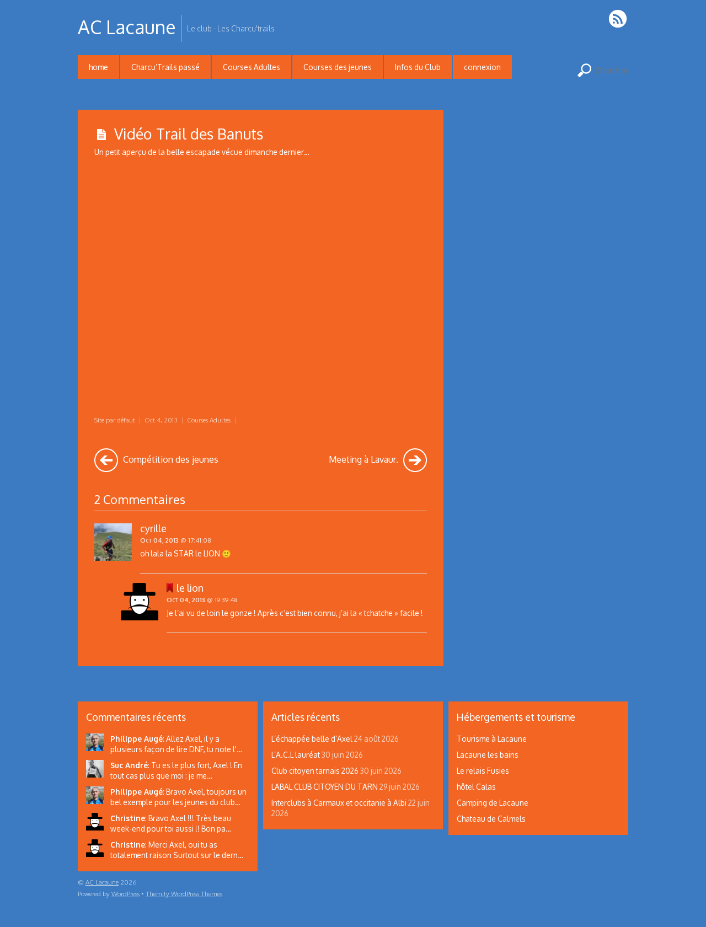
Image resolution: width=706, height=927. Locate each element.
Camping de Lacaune (492, 802)
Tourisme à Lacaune (492, 738)
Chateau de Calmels (491, 818)
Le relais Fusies (483, 770)
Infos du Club (418, 67)
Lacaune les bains (487, 754)
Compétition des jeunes (169, 459)
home (98, 67)
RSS (618, 18)
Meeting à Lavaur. (364, 459)
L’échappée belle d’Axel (311, 738)
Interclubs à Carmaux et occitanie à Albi (339, 802)
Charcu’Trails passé (165, 67)
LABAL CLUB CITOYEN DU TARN (324, 786)
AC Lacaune (102, 882)
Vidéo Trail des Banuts (188, 133)
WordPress (125, 894)
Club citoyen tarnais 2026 (315, 770)
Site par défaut (114, 420)
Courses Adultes (251, 67)
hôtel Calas (476, 786)
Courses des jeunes (337, 67)
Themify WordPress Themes (184, 894)
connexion (482, 67)
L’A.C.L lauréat (295, 754)
